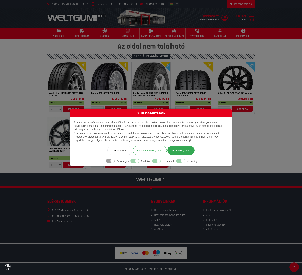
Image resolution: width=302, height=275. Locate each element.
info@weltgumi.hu (155, 4)
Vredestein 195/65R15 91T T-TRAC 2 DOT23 (66, 94)
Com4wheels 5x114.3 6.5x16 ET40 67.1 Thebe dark (66, 149)
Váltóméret (212, 229)
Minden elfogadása (180, 150)
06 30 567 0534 (128, 4)
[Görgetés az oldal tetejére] (294, 267)
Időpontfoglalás (243, 4)
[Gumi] (66, 76)
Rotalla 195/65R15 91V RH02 (105, 93)
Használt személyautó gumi (170, 215)
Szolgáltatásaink (215, 225)
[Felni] (235, 76)
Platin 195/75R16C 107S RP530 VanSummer (190, 94)
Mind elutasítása (120, 150)
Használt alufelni (163, 225)
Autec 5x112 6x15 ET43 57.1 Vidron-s (235, 94)
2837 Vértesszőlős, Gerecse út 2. (69, 4)
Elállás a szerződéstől (218, 210)
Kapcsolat (211, 220)
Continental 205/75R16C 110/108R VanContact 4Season (150, 94)
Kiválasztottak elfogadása (149, 150)
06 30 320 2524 (106, 4)
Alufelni (158, 220)
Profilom (159, 229)
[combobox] (173, 4)
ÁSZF (209, 215)
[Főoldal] (77, 17)
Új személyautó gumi (166, 210)
